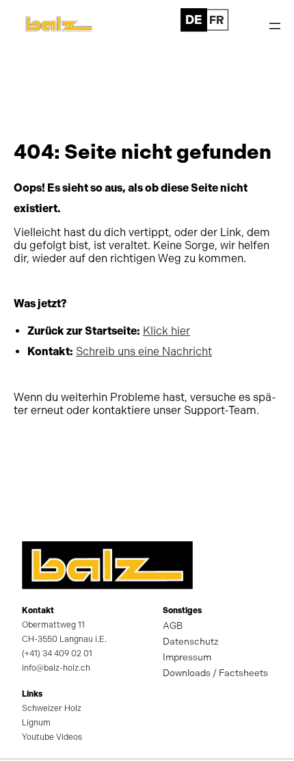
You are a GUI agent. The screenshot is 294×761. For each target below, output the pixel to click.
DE (193, 19)
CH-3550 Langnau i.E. (64, 639)
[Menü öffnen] (275, 26)
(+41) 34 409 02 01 (57, 653)
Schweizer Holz (51, 708)
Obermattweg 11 (53, 625)
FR (216, 19)
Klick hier (166, 330)
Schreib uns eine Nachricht (144, 351)
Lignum (36, 722)
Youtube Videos (52, 737)
